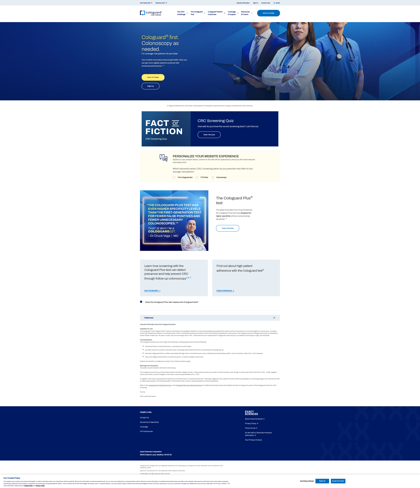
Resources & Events (245, 13)
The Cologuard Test (197, 13)
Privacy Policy (250, 423)
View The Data (228, 228)
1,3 (226, 218)
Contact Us (144, 418)
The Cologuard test (185, 177)
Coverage (144, 427)
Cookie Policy (28, 485)
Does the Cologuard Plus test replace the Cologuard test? (171, 302)
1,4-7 (188, 278)
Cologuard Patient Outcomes (215, 13)
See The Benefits (151, 290)
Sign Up (255, 3)
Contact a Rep (265, 3)
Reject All (322, 481)
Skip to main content (6, 21)
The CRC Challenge (181, 13)
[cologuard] (151, 13)
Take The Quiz (209, 135)
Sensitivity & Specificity (149, 422)
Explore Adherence (224, 290)
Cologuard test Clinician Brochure (159, 385)
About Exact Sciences (254, 419)
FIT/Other (204, 177)
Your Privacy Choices (253, 440)
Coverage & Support (232, 13)
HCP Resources (146, 431)
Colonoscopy (221, 177)
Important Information (243, 3)
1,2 (163, 65)
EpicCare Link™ (160, 3)
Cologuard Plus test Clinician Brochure (189, 385)
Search (278, 3)
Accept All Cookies (338, 481)
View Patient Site (145, 3)
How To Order (268, 13)
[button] (210, 318)
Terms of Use (250, 428)
